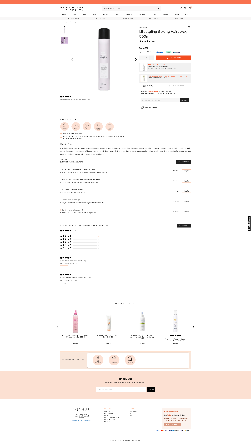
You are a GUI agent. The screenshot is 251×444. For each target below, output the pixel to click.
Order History (109, 419)
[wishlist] (188, 27)
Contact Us (108, 411)
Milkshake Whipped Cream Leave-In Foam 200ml (175, 340)
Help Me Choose (249, 223)
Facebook (133, 413)
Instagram (133, 411)
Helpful (186, 171)
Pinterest (133, 415)
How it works (172, 424)
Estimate (184, 100)
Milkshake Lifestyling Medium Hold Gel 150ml (109, 336)
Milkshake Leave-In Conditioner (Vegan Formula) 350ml (75, 336)
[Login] (180, 8)
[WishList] (185, 8)
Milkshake (143, 27)
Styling (67, 22)
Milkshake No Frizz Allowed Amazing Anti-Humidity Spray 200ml (142, 337)
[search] (158, 8)
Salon (106, 415)
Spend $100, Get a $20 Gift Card (125, 2)
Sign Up (151, 389)
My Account (108, 413)
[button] (135, 59)
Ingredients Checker (111, 417)
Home (61, 22)
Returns (107, 421)
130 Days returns (151, 108)
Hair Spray (75, 22)
